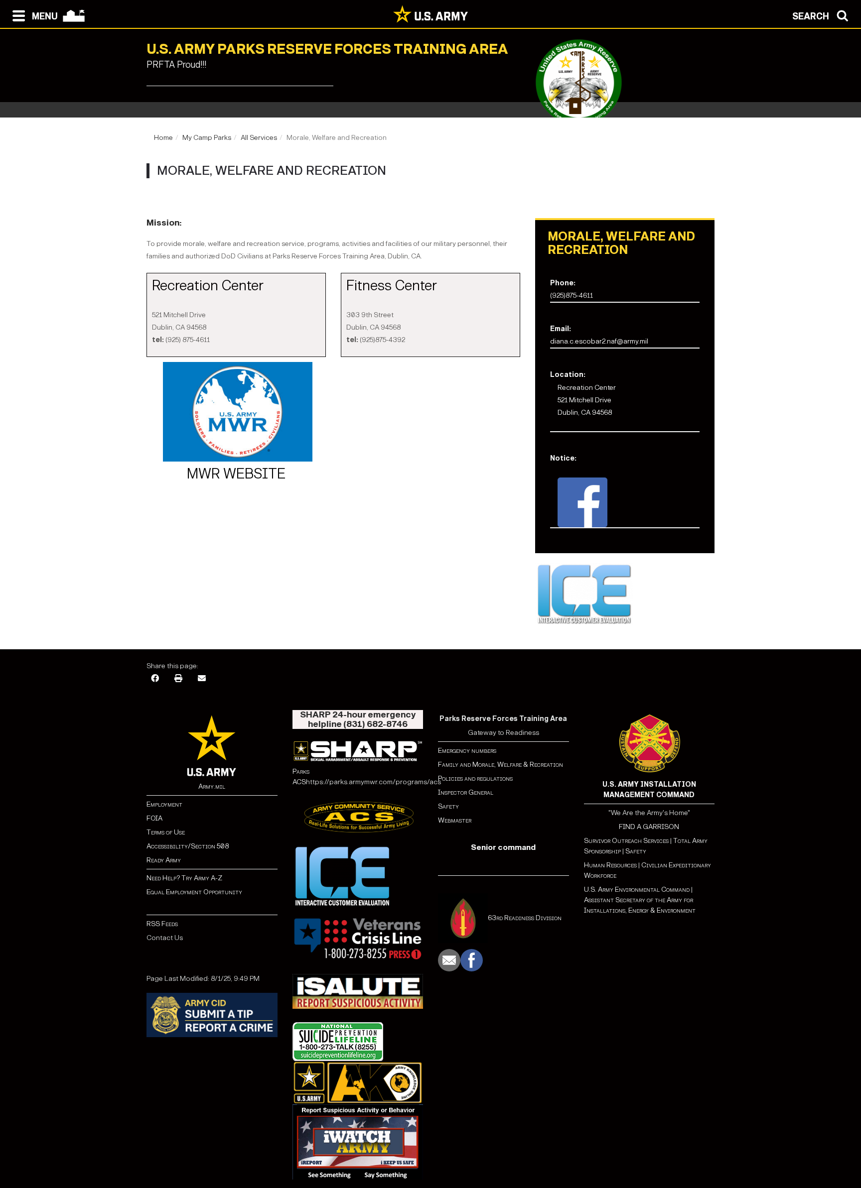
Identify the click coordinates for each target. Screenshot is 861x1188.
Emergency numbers (467, 750)
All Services (259, 137)
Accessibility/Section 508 (187, 846)
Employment (164, 804)
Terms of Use (165, 832)
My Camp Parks (206, 137)
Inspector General (465, 792)
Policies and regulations (475, 778)
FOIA (154, 818)
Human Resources (610, 865)
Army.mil (211, 786)
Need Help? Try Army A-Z (184, 878)
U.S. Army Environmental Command (637, 889)
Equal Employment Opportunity (194, 892)
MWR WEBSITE (236, 474)
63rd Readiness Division (525, 918)
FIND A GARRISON (649, 827)
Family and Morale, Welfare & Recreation (500, 764)
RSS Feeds (162, 924)
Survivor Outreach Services (626, 840)
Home (163, 137)
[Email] (201, 679)
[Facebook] (154, 679)
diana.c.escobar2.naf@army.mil (599, 341)
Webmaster (454, 820)
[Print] (178, 679)
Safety (448, 806)
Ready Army (163, 860)
